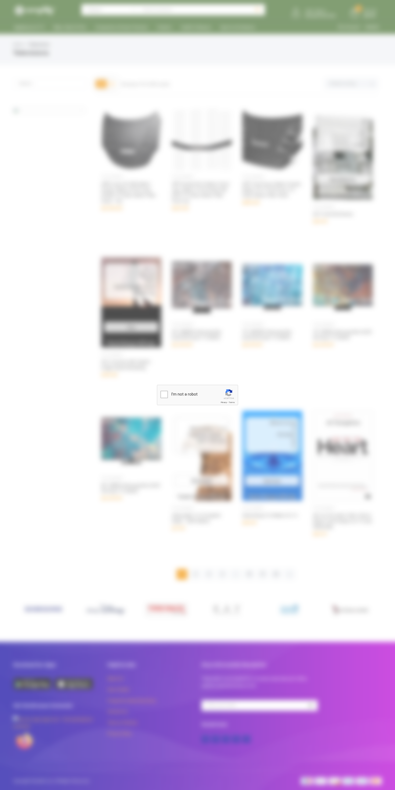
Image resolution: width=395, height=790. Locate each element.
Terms (232, 402)
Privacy (224, 402)
